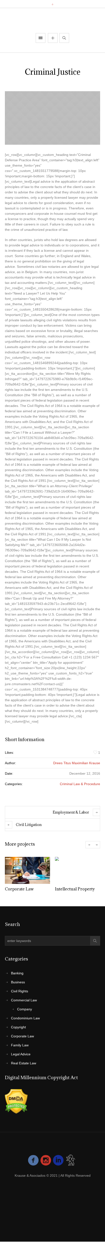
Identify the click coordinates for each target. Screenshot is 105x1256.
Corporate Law (19, 889)
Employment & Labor (71, 812)
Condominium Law (25, 1018)
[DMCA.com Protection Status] (16, 1101)
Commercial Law (24, 1000)
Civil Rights (19, 991)
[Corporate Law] (27, 870)
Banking (17, 973)
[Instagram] (45, 1160)
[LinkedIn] (58, 1160)
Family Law (20, 1045)
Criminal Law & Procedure (80, 784)
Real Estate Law (23, 1063)
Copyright (18, 1027)
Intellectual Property (75, 889)
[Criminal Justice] (52, 118)
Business (18, 982)
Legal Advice (21, 1054)
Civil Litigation (29, 824)
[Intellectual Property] (77, 870)
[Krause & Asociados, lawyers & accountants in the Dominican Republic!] (52, 21)
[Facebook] (33, 1160)
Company (24, 1009)
